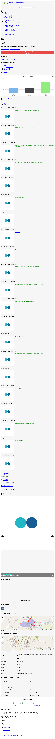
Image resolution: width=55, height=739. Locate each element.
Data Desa (5, 21)
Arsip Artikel (8, 99)
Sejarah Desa (9, 16)
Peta (4, 35)
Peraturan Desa (6, 69)
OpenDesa (4, 735)
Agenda (5, 474)
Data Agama (9, 28)
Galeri (5, 480)
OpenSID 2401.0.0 (12, 735)
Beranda (5, 12)
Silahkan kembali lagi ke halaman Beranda (10, 49)
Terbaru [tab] (5, 102)
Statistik (6, 73)
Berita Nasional (9, 67)
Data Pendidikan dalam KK (12, 24)
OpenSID (52, 629)
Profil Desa (6, 13)
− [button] (2, 620)
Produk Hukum (9, 33)
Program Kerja (6, 68)
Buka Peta (3, 630)
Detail (8, 651)
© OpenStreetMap (47, 629)
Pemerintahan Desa (7, 17)
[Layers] (52, 617)
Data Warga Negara (10, 30)
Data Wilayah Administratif (12, 22)
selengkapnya (41, 599)
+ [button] (2, 617)
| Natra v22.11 (20, 735)
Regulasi (5, 31)
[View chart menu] (53, 76)
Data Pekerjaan (9, 26)
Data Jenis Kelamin (10, 29)
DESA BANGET (7, 486)
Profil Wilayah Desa (10, 15)
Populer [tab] (5, 103)
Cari (34, 7)
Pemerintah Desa (10, 20)
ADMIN (3, 59)
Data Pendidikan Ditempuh (12, 25)
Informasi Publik (10, 34)
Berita (4, 65)
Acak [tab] (4, 104)
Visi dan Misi (9, 19)
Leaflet (42, 629)
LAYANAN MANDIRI (10, 59)
